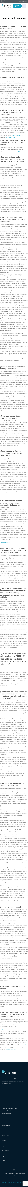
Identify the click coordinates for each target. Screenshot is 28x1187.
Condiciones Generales (14, 1184)
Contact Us (17, 6)
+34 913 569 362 (10, 137)
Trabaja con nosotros (6, 1137)
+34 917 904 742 (5, 1150)
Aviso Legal (4, 1182)
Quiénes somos (5, 1135)
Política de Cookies (11, 1182)
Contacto (4, 1140)
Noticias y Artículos (6, 1125)
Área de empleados (23, 1)
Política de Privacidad (21, 1182)
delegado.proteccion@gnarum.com (16, 151)
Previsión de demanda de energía (9, 1108)
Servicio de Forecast (6, 1113)
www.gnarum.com (8, 39)
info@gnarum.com (17, 135)
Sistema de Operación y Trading (9, 1110)
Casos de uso (5, 1123)
